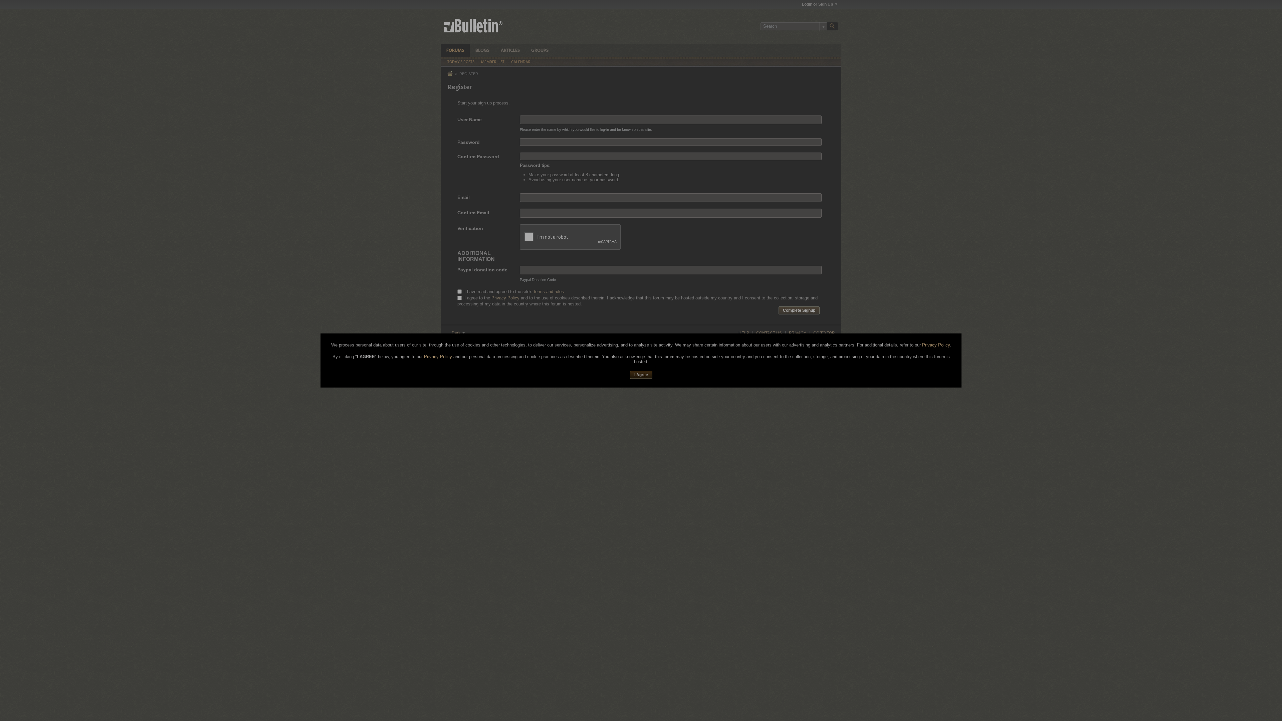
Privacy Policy (936, 344)
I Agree (641, 375)
